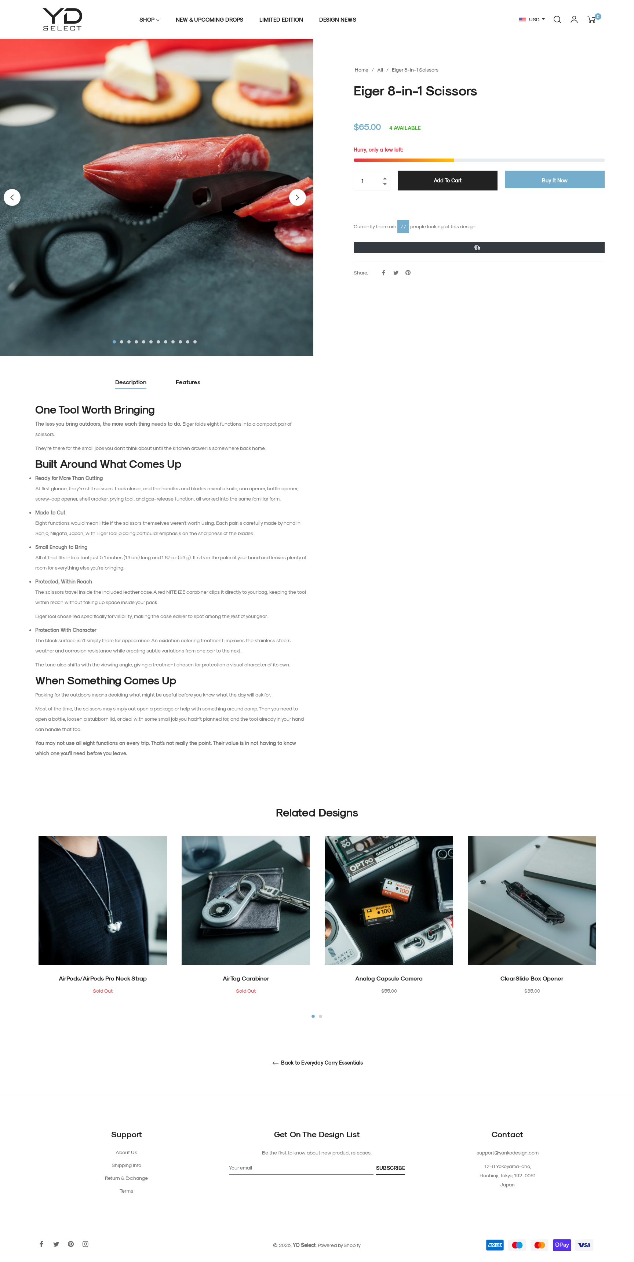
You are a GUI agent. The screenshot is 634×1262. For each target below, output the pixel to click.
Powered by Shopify (339, 1245)
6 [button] (151, 341)
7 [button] (158, 341)
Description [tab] (130, 381)
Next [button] (297, 197)
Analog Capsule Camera (389, 978)
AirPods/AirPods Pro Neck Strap (103, 978)
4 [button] (136, 341)
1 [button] (114, 341)
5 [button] (143, 341)
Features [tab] (188, 381)
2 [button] (121, 341)
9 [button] (173, 341)
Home (361, 69)
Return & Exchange (126, 1178)
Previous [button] (12, 197)
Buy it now (555, 180)
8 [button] (165, 341)
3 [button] (129, 341)
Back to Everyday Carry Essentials (321, 1063)
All (380, 69)
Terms (126, 1191)
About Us (126, 1152)
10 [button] (180, 341)
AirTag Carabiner (246, 978)
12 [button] (195, 341)
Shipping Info (126, 1165)
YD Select (304, 1245)
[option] (102, 927)
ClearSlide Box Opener (532, 978)
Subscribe (390, 1168)
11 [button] (187, 341)
